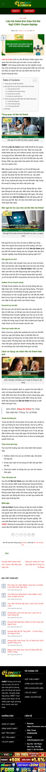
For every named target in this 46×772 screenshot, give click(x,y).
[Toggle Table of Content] (33, 80)
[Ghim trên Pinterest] (29, 535)
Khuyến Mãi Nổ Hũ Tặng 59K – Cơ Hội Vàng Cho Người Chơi (24, 632)
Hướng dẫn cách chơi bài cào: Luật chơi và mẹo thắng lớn (24, 614)
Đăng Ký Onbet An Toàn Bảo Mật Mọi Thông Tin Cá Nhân (34, 564)
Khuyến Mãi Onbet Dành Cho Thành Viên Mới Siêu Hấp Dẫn (12, 564)
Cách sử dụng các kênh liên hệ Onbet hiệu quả (20, 99)
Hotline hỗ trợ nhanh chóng (16, 91)
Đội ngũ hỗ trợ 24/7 (14, 89)
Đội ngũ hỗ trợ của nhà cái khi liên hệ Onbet (19, 86)
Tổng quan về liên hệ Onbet (14, 84)
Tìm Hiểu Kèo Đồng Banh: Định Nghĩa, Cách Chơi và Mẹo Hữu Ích (24, 595)
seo (33, 31)
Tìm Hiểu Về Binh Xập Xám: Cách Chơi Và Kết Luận (25, 605)
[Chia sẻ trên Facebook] (17, 535)
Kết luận (7, 109)
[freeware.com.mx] (23, 4)
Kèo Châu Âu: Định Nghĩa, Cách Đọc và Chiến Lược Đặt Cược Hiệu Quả (25, 586)
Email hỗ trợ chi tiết (14, 94)
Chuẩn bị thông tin (14, 101)
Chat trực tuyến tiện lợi (15, 96)
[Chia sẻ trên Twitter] (21, 535)
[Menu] (3, 4)
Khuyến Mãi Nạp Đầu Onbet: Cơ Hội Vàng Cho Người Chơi (25, 623)
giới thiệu (23, 18)
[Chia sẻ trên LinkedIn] (33, 535)
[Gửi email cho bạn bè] (25, 535)
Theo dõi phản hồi (13, 106)
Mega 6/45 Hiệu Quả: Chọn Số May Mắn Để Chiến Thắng (24, 651)
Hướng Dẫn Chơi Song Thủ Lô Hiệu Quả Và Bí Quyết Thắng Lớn (25, 642)
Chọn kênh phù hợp (14, 104)
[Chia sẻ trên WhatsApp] (13, 535)
